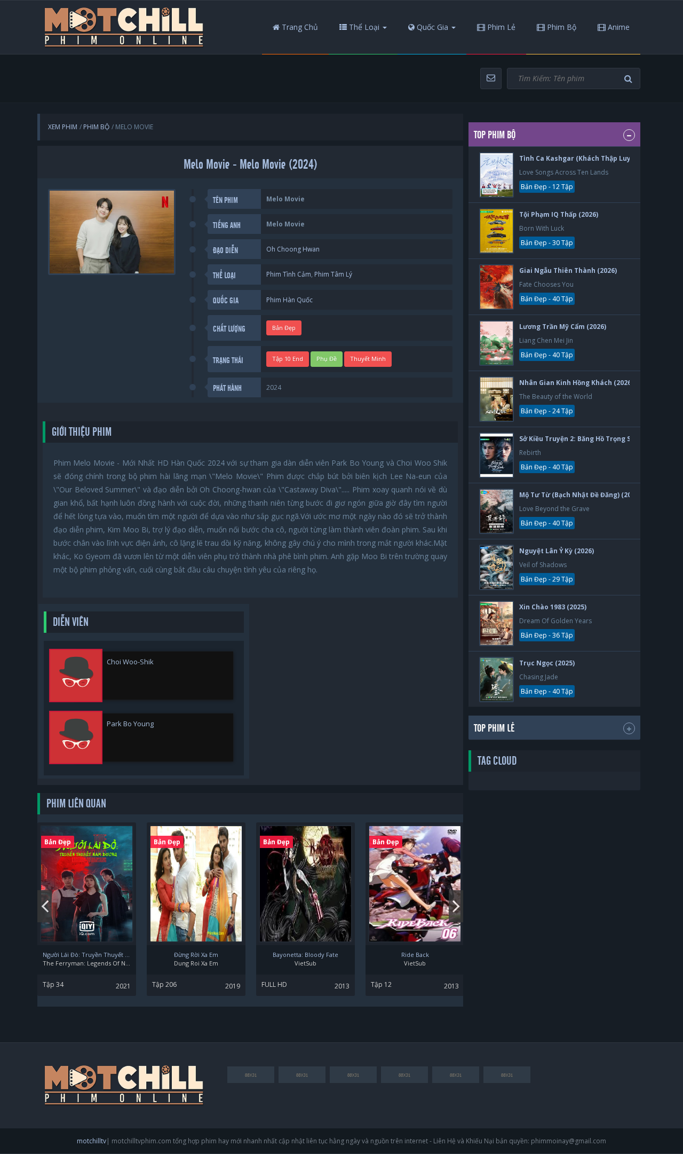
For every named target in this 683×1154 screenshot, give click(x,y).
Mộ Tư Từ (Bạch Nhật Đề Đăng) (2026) (580, 494)
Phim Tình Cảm (288, 274)
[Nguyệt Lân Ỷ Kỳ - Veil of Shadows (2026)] (496, 567)
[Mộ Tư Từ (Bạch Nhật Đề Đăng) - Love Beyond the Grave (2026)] (496, 511)
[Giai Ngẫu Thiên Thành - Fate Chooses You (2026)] (496, 287)
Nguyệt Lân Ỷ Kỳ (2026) (556, 550)
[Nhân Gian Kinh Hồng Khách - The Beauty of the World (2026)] (496, 399)
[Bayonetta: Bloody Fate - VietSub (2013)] (305, 884)
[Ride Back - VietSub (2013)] (415, 884)
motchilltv (91, 1140)
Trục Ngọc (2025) (547, 663)
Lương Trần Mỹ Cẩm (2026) (562, 326)
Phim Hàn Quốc (289, 299)
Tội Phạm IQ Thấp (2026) (558, 214)
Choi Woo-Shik (130, 661)
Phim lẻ (500, 27)
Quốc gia (431, 27)
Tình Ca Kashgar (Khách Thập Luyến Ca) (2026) (595, 158)
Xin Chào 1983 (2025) (552, 606)
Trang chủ (299, 27)
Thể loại (363, 27)
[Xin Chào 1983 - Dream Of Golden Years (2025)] (496, 623)
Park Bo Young (130, 723)
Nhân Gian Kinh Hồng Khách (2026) (576, 382)
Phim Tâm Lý (333, 274)
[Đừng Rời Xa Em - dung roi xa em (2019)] (196, 884)
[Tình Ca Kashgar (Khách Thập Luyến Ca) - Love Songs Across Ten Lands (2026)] (496, 175)
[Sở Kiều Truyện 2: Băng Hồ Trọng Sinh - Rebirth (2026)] (496, 455)
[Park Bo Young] (75, 737)
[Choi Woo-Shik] (75, 675)
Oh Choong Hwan (293, 249)
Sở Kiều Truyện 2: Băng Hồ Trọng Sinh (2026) (591, 438)
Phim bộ (560, 27)
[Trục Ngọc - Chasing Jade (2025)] (496, 679)
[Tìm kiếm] (629, 79)
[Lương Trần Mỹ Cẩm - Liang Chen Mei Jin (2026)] (496, 343)
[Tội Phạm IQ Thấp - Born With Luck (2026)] (496, 231)
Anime (618, 27)
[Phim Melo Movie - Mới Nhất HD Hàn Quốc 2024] (124, 27)
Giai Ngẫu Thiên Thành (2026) (568, 270)
